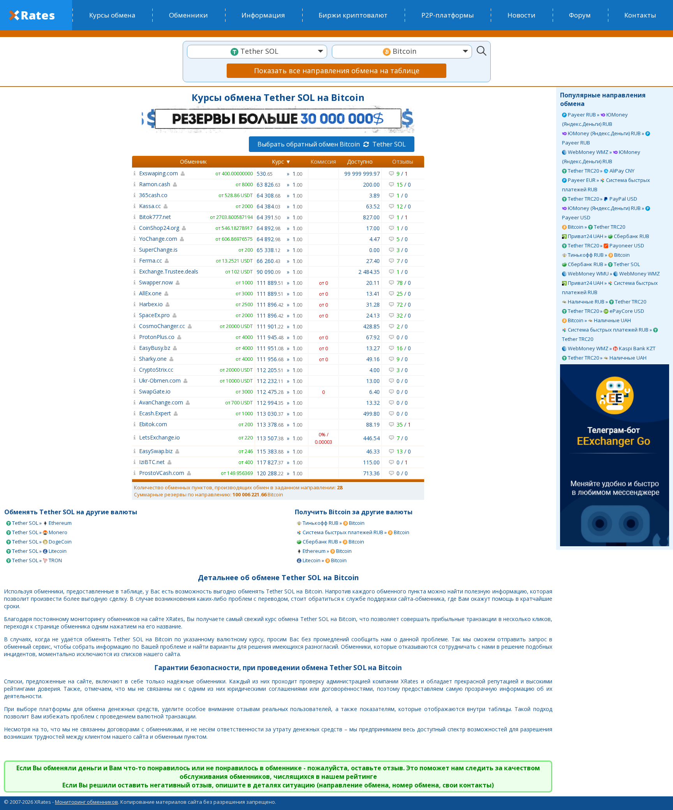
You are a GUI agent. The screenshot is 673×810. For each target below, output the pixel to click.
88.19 (373, 424)
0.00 (374, 250)
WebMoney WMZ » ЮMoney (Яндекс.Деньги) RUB (601, 156)
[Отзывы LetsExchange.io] (135, 437)
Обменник (193, 161)
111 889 (270, 282)
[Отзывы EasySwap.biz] (135, 451)
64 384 (268, 206)
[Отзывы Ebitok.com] (135, 424)
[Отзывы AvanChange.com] (135, 402)
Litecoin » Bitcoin (324, 560)
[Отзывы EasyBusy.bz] (135, 347)
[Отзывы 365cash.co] (135, 195)
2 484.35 (369, 271)
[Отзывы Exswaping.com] (135, 173)
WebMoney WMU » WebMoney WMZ (613, 273)
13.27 (373, 348)
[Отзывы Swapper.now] (135, 282)
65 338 (268, 250)
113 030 (270, 413)
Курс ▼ (281, 161)
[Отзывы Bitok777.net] (135, 217)
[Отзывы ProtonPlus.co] (135, 337)
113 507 (270, 438)
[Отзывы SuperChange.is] (135, 249)
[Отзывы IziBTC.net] (135, 462)
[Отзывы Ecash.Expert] (135, 413)
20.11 (373, 282)
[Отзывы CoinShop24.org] (135, 227)
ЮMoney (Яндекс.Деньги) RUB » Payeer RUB (603, 138)
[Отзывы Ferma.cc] (135, 260)
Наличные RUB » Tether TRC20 (606, 301)
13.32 (373, 402)
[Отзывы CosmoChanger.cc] (135, 326)
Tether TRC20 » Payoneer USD (605, 245)
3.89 (374, 195)
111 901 (270, 326)
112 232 (270, 381)
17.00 (373, 228)
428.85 (371, 326)
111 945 (270, 337)
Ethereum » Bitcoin (326, 550)
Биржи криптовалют (353, 15)
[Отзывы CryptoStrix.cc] (135, 369)
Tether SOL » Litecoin (39, 550)
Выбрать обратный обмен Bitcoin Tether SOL (331, 144)
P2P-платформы (447, 15)
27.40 (373, 261)
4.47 (374, 239)
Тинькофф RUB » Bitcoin (598, 254)
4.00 (374, 370)
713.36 (371, 473)
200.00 (371, 184)
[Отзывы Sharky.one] (135, 358)
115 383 (270, 451)
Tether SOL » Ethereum (41, 522)
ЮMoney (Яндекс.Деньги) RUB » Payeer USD (603, 213)
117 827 (270, 462)
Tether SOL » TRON (36, 560)
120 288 (270, 473)
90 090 (268, 271)
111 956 (270, 359)
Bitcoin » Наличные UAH (599, 320)
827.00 (371, 217)
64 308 (268, 195)
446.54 (371, 438)
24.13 (373, 315)
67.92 (373, 337)
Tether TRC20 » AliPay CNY (600, 170)
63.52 (373, 206)
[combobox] (257, 51)
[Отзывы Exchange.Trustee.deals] (135, 271)
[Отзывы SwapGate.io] (135, 391)
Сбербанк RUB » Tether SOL (603, 264)
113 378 (270, 424)
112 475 (270, 391)
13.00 (373, 381)
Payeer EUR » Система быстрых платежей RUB (606, 184)
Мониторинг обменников (86, 801)
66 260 (268, 261)
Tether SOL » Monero (39, 532)
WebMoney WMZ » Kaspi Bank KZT (611, 348)
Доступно (360, 161)
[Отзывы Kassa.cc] (135, 206)
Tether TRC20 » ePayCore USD (605, 310)
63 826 (268, 184)
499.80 (371, 413)
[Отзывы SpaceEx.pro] (135, 315)
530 (265, 173)
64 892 (268, 228)
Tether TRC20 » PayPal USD (602, 198)
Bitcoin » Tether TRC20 (596, 226)
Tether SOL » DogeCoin (41, 541)
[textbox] (257, 51)
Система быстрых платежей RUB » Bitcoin (355, 532)
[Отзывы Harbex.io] (135, 304)
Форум (580, 15)
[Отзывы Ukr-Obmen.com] (135, 380)
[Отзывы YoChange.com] (135, 238)
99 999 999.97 (362, 173)
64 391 (268, 217)
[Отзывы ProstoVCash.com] (135, 472)
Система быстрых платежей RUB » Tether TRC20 (607, 334)
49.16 (373, 359)
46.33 (373, 451)
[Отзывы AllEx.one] (135, 293)
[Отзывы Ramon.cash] (135, 184)
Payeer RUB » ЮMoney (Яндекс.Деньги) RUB (595, 119)
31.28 (373, 304)
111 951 (270, 348)
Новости (521, 15)
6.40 (374, 391)
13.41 (373, 293)
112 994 (270, 402)
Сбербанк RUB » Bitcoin (332, 541)
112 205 (270, 370)
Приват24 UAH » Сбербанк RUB (608, 236)
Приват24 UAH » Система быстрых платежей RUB (610, 287)
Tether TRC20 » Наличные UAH (607, 357)
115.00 (371, 462)
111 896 (270, 304)
